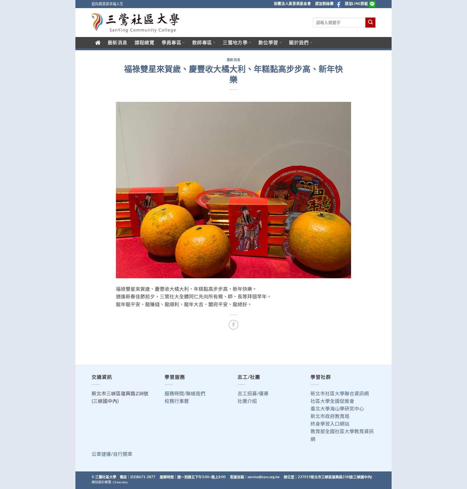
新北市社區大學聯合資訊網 (340, 393)
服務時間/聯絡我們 (185, 393)
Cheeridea (120, 482)
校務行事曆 (177, 401)
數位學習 (268, 42)
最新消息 (117, 42)
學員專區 (171, 42)
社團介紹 (247, 401)
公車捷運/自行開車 (112, 454)
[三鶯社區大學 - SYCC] (136, 22)
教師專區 (202, 42)
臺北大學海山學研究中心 (337, 408)
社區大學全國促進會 (332, 401)
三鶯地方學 (235, 42)
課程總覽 (144, 42)
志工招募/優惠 (253, 393)
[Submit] (370, 23)
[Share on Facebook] (233, 325)
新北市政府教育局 (330, 416)
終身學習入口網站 (330, 424)
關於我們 (299, 42)
